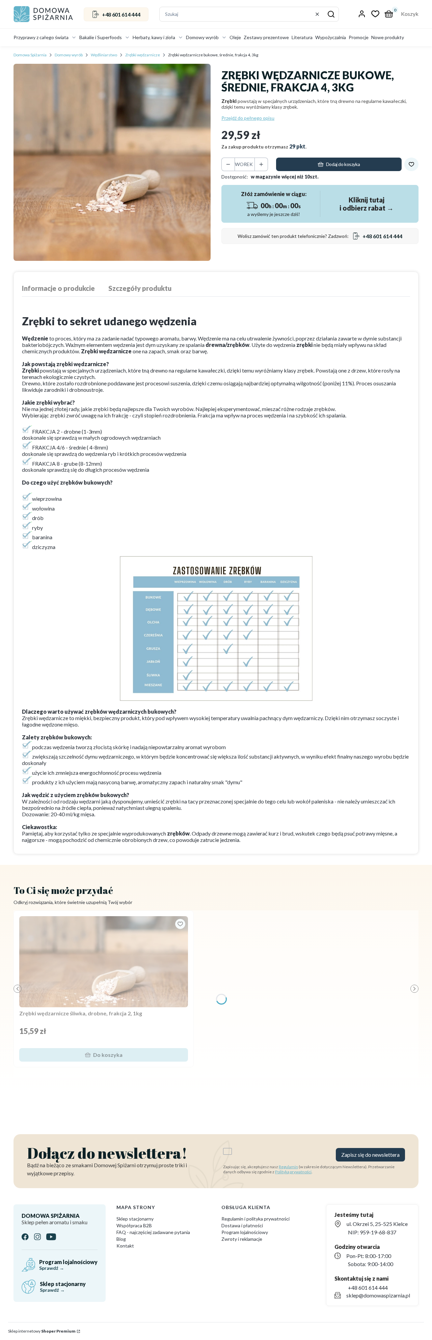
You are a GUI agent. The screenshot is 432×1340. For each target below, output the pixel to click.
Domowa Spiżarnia (30, 54)
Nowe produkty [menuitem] (387, 37)
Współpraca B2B (134, 1225)
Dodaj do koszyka (343, 164)
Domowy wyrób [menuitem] (202, 37)
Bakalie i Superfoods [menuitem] (100, 37)
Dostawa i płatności (242, 1225)
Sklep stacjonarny (135, 1219)
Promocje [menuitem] (359, 37)
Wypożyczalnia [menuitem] (330, 37)
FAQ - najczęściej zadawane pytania (153, 1232)
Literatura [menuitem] (302, 37)
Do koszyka (108, 1054)
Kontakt (125, 1246)
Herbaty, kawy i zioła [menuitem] (154, 37)
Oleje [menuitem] (235, 37)
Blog (121, 1239)
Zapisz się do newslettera (370, 1154)
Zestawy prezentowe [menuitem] (266, 37)
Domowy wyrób (69, 54)
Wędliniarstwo (104, 54)
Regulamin (288, 1166)
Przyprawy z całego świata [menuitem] (41, 37)
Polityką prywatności (293, 1171)
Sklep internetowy (42, 1331)
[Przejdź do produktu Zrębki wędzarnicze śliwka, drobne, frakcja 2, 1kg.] (103, 961)
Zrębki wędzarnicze (142, 54)
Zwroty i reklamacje (241, 1239)
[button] (331, 14)
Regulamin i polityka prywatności (255, 1219)
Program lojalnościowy (244, 1232)
